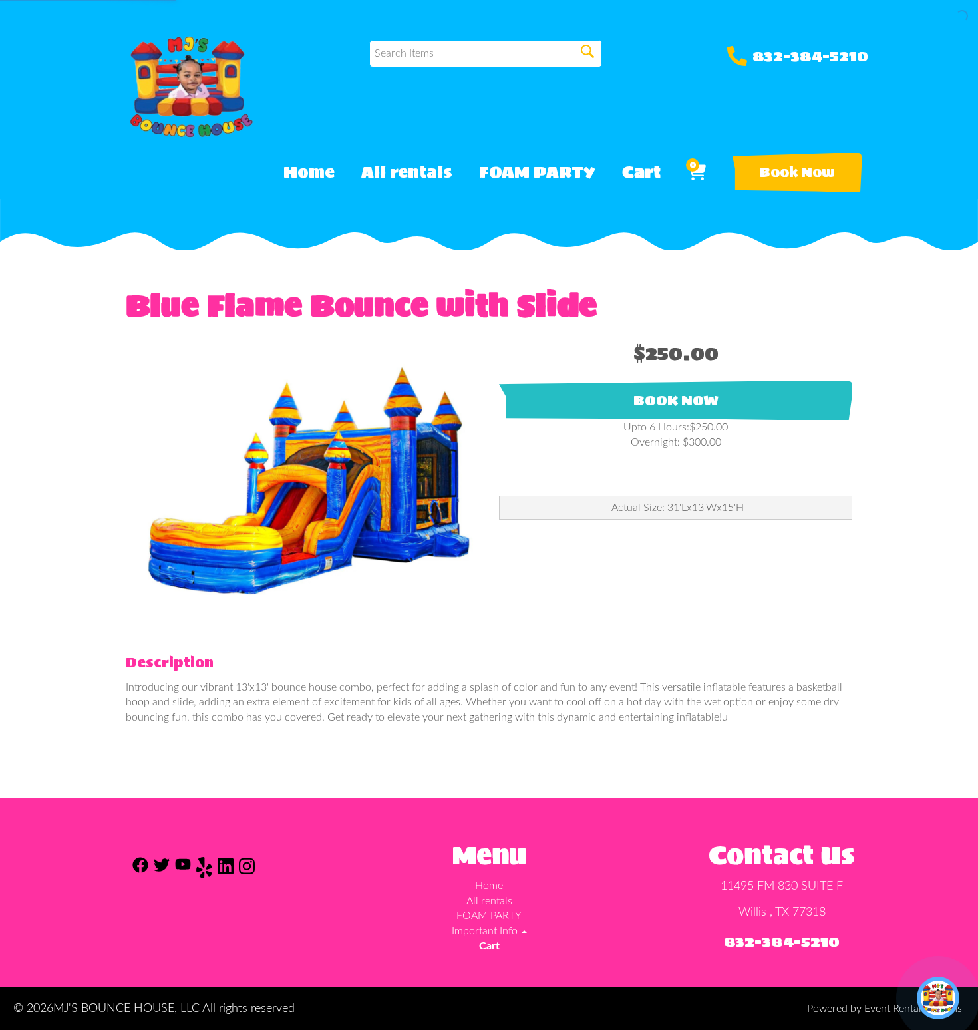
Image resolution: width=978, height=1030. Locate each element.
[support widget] (938, 998)
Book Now (797, 172)
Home (309, 172)
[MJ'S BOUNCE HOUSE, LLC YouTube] (183, 870)
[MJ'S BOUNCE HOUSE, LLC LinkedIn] (226, 870)
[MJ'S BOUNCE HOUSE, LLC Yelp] (204, 870)
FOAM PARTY (537, 172)
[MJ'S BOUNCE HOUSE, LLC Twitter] (162, 870)
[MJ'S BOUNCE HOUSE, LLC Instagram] (247, 870)
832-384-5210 (810, 56)
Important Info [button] (486, 931)
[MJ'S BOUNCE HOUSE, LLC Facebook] (140, 870)
